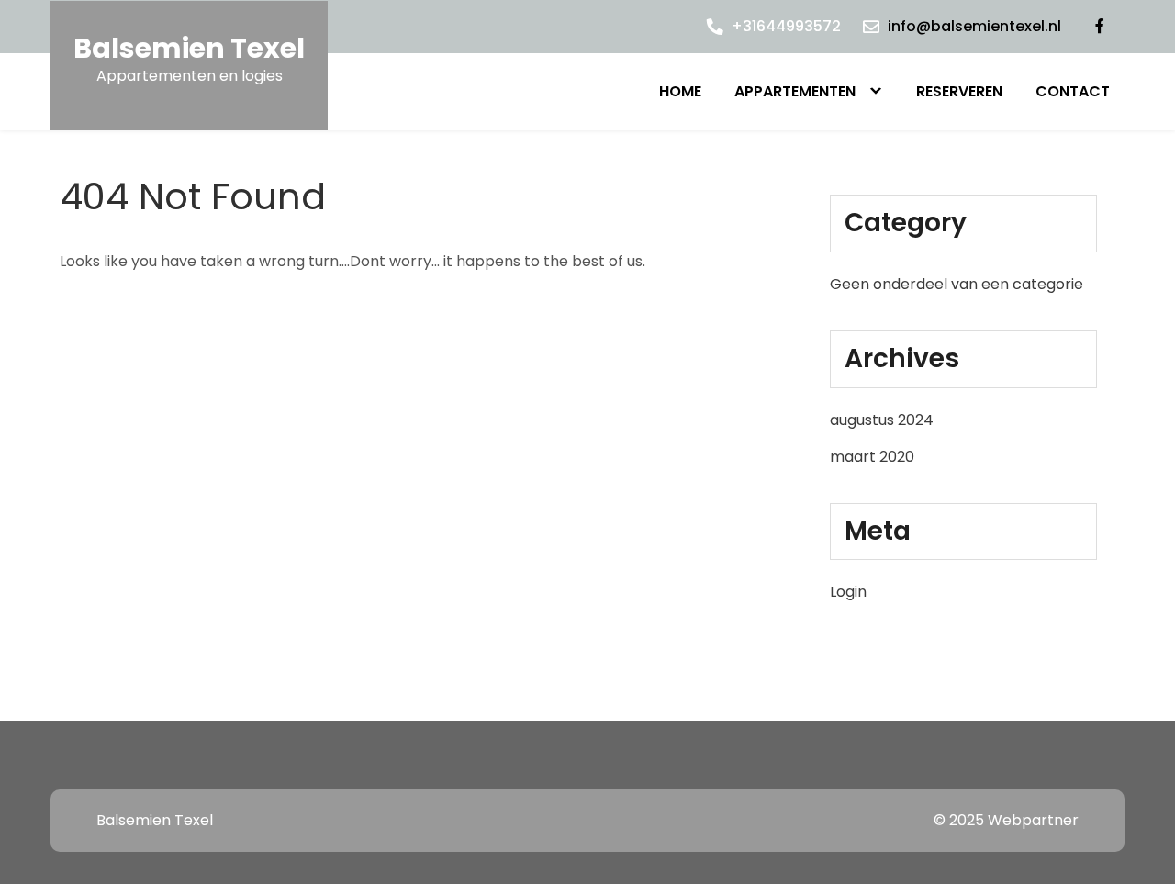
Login (848, 591)
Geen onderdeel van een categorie (956, 284)
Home (680, 91)
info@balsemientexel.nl (974, 26)
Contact (1072, 91)
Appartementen (795, 91)
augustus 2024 (882, 420)
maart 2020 (872, 456)
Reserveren (959, 91)
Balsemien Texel (189, 48)
